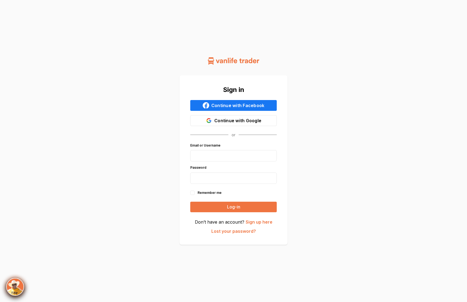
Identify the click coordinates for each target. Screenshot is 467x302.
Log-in (233, 207)
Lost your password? (233, 231)
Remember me (210, 193)
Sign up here (259, 222)
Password (198, 168)
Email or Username (205, 145)
